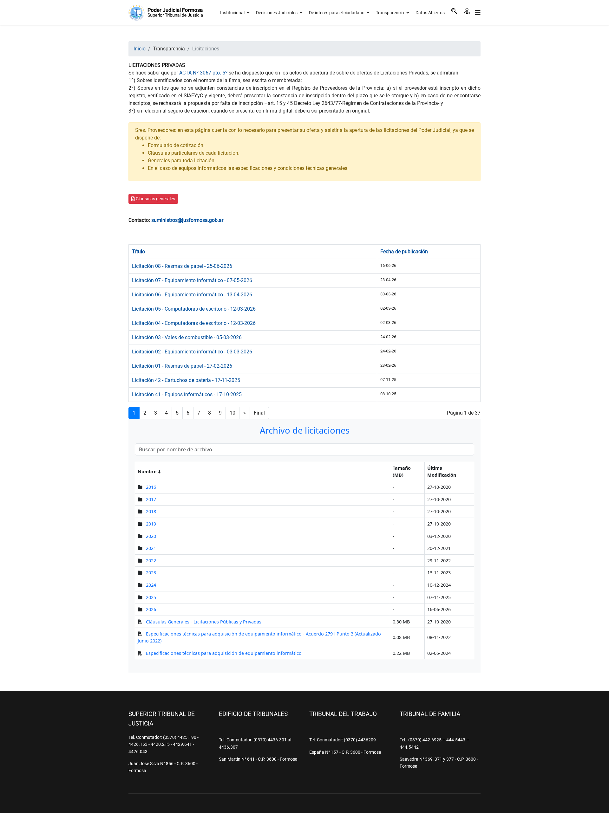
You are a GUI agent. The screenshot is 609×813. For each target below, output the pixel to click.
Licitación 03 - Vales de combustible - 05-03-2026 (187, 337)
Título (138, 251)
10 (232, 413)
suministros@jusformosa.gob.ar (187, 220)
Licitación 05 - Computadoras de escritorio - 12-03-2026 (194, 309)
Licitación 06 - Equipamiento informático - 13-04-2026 (192, 295)
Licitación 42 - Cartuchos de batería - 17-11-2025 (186, 380)
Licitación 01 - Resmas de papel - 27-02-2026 (182, 366)
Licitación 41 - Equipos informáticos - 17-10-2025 (187, 394)
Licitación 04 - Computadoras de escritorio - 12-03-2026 (194, 323)
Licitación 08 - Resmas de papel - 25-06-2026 (182, 266)
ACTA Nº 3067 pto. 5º (203, 73)
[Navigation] (478, 12)
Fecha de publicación (404, 251)
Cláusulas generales (155, 198)
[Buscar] (454, 11)
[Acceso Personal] (467, 11)
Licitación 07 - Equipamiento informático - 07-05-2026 (192, 280)
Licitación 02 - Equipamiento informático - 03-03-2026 (192, 352)
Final (259, 413)
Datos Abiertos (430, 12)
